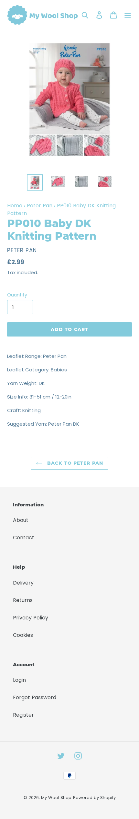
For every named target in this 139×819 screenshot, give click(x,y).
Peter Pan (39, 205)
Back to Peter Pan (74, 463)
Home (14, 205)
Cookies (23, 635)
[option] (35, 182)
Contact (23, 537)
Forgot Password (34, 697)
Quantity (17, 295)
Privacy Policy (30, 617)
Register (23, 715)
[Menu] (128, 15)
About (20, 520)
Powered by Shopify (94, 797)
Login (19, 680)
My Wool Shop (56, 797)
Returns (23, 600)
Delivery (23, 582)
